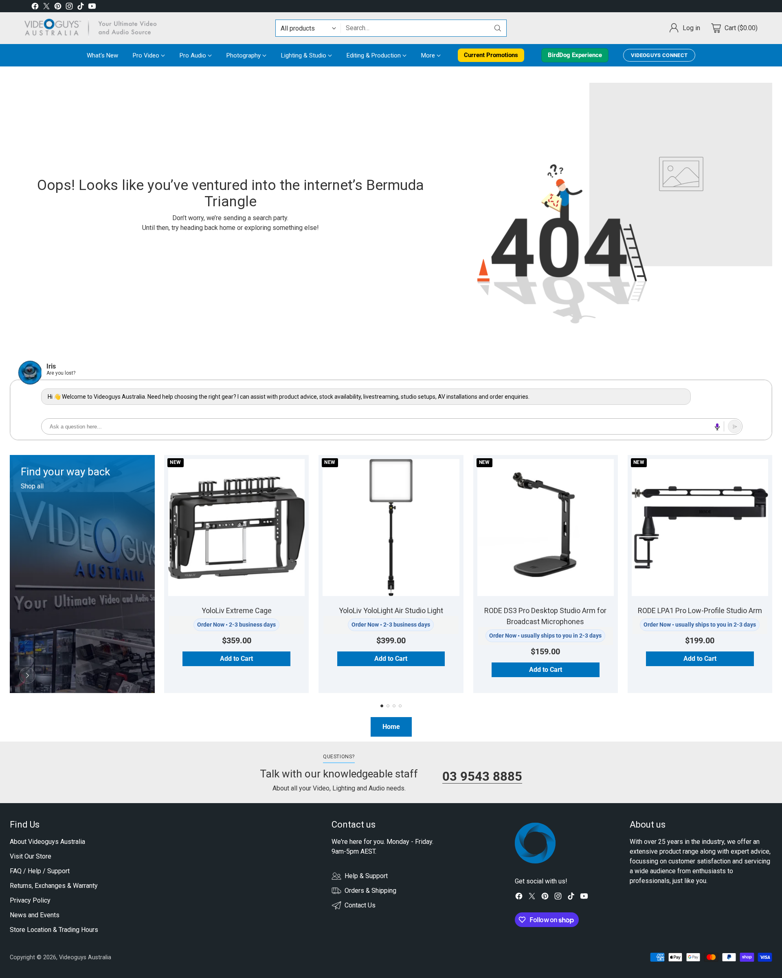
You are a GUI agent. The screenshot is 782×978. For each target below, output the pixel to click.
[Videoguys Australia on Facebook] (35, 7)
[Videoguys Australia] (93, 28)
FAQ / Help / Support (40, 871)
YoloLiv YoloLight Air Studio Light (391, 610)
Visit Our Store (30, 856)
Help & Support (366, 876)
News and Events (34, 915)
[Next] (772, 574)
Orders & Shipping (370, 890)
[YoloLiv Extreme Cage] (236, 527)
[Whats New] (27, 675)
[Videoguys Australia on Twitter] (46, 7)
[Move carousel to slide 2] (388, 705)
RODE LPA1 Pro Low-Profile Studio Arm (700, 610)
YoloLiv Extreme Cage (237, 610)
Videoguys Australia (85, 957)
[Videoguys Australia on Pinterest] (58, 7)
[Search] (498, 28)
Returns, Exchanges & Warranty (54, 886)
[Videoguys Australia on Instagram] (69, 7)
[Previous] (10, 574)
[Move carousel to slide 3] (394, 705)
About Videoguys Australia (47, 842)
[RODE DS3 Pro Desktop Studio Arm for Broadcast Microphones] (545, 527)
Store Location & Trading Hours (54, 930)
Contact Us (360, 905)
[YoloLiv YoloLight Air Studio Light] (391, 527)
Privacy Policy (30, 900)
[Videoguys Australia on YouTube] (92, 7)
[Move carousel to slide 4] (400, 705)
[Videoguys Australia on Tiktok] (81, 7)
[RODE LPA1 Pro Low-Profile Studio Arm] (700, 527)
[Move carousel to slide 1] (381, 705)
